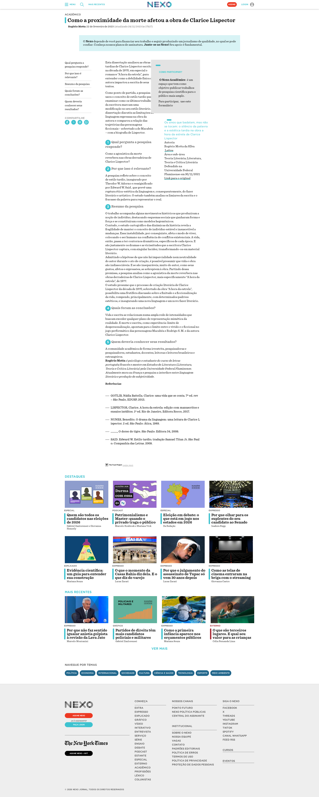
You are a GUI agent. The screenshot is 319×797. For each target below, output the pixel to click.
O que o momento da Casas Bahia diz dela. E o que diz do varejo (136, 574)
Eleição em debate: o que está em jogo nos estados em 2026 (181, 518)
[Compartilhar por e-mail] (80, 122)
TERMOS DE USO (182, 756)
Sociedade (127, 673)
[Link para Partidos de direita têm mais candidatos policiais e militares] (135, 609)
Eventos (229, 761)
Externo (215, 625)
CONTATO (178, 744)
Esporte (202, 673)
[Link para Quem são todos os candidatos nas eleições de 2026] (86, 494)
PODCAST (141, 751)
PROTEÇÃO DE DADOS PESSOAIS (193, 764)
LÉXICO (139, 775)
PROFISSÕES (143, 771)
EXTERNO (141, 763)
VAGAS (176, 740)
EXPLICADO (142, 716)
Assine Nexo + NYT (79, 753)
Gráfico (118, 625)
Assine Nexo (79, 716)
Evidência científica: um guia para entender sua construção (86, 574)
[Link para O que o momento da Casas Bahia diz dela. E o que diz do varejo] (135, 549)
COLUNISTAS (143, 779)
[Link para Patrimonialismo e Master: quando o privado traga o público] (135, 494)
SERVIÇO (140, 735)
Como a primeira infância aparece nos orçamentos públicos (182, 633)
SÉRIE (138, 739)
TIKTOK (227, 728)
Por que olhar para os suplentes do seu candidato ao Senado (229, 518)
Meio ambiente (221, 673)
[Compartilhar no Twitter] (73, 122)
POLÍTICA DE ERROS (185, 752)
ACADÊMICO (143, 767)
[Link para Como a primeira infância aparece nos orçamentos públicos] (184, 609)
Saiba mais (128, 465)
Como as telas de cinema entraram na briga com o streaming (231, 574)
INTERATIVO (143, 728)
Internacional (107, 673)
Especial (69, 510)
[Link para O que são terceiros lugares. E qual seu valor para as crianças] (232, 609)
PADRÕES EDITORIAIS (186, 748)
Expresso (214, 510)
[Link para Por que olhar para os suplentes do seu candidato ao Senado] (231, 494)
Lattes (168, 150)
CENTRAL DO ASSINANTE (188, 716)
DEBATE (140, 747)
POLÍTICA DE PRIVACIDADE (189, 760)
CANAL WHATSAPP (235, 735)
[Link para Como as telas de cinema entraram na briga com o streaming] (231, 549)
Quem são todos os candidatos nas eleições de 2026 (87, 518)
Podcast (117, 510)
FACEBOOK (230, 708)
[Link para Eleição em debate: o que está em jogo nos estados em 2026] (183, 494)
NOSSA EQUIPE (181, 736)
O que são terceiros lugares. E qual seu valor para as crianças (232, 633)
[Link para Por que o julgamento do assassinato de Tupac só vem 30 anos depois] (183, 549)
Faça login (79, 725)
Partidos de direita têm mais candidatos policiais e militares (135, 633)
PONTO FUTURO (182, 708)
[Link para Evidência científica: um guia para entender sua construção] (86, 549)
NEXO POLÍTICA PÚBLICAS (189, 712)
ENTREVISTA (143, 731)
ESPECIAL (141, 759)
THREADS (229, 716)
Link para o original (177, 178)
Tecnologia (185, 673)
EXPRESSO (141, 712)
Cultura (144, 673)
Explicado (70, 566)
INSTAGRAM (230, 724)
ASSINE (232, 4)
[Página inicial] (159, 4)
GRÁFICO (141, 720)
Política (71, 673)
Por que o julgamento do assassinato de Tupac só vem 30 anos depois (184, 574)
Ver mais (159, 648)
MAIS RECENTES (96, 4)
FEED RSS (229, 739)
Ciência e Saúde (163, 673)
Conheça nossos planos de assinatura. (118, 44)
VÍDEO (139, 724)
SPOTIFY (228, 731)
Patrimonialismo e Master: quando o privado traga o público (135, 518)
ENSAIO (139, 743)
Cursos (228, 750)
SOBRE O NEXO (181, 732)
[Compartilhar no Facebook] (67, 122)
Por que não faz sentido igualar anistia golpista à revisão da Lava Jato (87, 633)
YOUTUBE (229, 720)
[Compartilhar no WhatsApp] (86, 122)
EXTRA (139, 708)
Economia (87, 673)
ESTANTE (140, 755)
